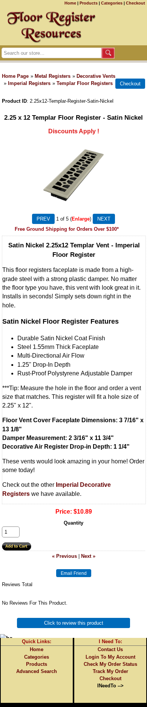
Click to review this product (73, 623)
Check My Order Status (110, 664)
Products (89, 3)
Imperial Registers (29, 83)
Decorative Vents (96, 76)
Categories (111, 3)
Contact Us (110, 649)
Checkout (135, 3)
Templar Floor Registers (85, 83)
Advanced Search (36, 671)
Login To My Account (110, 657)
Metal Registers (52, 76)
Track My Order (110, 671)
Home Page (15, 76)
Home (70, 3)
